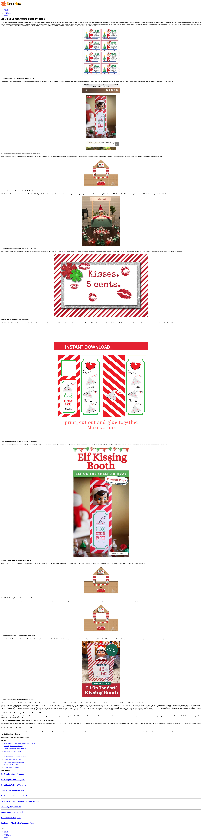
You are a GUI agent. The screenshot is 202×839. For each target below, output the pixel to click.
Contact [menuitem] (6, 9)
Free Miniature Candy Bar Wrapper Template (15, 756)
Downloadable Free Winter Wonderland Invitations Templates (19, 743)
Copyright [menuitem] (6, 10)
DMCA (6, 834)
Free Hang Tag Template (11, 807)
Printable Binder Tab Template (11, 767)
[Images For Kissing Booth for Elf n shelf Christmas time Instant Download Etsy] (101, 382)
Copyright (6, 832)
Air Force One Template (11, 818)
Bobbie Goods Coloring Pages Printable (14, 762)
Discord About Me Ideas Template (12, 751)
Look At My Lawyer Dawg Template (13, 746)
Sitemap (6, 837)
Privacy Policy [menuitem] (7, 13)
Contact (6, 831)
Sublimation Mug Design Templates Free (17, 823)
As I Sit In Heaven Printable (12, 812)
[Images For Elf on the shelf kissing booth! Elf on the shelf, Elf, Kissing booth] (101, 618)
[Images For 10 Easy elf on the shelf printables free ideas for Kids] (101, 285)
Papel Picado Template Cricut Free (12, 754)
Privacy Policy (7, 835)
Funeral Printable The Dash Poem (12, 759)
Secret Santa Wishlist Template (13, 785)
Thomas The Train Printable (12, 790)
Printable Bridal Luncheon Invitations (16, 796)
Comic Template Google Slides (11, 764)
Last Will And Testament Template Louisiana (15, 748)
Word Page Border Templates (13, 780)
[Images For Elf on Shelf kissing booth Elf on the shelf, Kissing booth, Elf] (101, 173)
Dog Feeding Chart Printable (12, 774)
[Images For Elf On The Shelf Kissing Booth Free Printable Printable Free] (101, 580)
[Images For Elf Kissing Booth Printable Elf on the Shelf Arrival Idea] (101, 502)
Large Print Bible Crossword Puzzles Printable (20, 801)
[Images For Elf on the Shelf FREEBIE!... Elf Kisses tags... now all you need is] (101, 52)
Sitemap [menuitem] (6, 15)
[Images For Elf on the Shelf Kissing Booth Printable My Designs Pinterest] (101, 669)
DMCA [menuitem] (6, 12)
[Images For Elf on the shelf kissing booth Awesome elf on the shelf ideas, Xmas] (101, 221)
